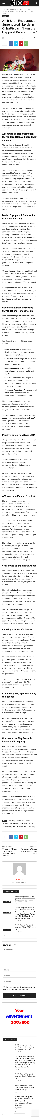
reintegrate (23, 823)
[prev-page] (4, 935)
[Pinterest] (21, 43)
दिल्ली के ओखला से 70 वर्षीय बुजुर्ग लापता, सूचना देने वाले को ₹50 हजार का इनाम (25, 927)
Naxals (28, 820)
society (31, 823)
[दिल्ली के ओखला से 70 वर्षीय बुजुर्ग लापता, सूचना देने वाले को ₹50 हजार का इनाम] (8, 927)
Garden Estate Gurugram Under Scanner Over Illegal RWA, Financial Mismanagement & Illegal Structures (24, 1101)
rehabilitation (14, 823)
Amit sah (11, 820)
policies (5, 823)
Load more (18, 1112)
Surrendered (7, 826)
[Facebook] (11, 43)
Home (4, 9)
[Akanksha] (3, 38)
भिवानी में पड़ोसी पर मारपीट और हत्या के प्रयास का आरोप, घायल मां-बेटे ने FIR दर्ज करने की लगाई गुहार (25, 1087)
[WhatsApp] (26, 43)
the (14, 826)
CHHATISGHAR (20, 820)
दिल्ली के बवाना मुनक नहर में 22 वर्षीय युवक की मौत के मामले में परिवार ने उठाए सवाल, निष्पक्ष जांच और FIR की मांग (25, 899)
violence (31, 826)
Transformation (22, 826)
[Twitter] (16, 43)
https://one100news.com (19, 882)
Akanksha (10, 38)
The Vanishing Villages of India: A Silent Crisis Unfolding (29, 851)
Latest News (11, 9)
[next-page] (8, 935)
